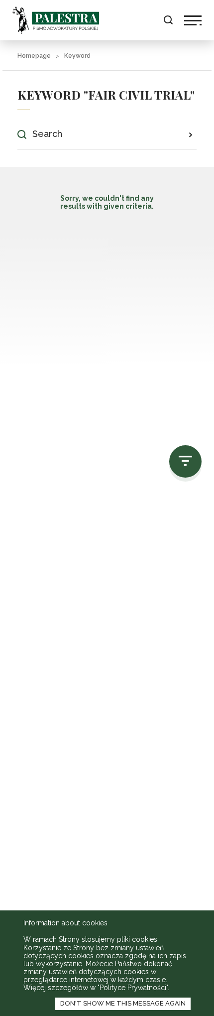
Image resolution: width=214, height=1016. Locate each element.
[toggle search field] (168, 20)
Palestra (55, 20)
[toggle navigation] (193, 20)
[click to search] (190, 134)
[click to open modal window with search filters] (185, 461)
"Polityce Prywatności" (133, 988)
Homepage (34, 55)
